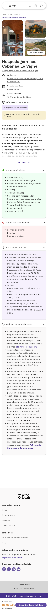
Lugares (6, 520)
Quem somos (8, 525)
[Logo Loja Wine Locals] (24, 496)
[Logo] (12, 6)
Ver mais (22, 162)
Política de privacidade (24, 589)
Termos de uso (24, 585)
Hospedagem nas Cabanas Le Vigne (20, 70)
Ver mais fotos (36, 52)
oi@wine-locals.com (12, 557)
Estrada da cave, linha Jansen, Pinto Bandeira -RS (25, 80)
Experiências (8, 515)
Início (4, 510)
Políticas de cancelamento (15, 537)
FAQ (4, 543)
